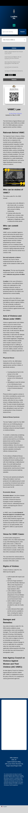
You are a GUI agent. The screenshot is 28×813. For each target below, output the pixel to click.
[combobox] (10, 32)
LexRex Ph (14, 17)
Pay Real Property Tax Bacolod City (11, 67)
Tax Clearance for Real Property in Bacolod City (14, 70)
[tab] (14, 48)
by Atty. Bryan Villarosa (15, 113)
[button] (14, 25)
